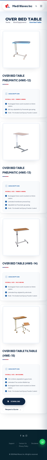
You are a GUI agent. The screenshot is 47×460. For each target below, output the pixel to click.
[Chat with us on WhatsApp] (42, 442)
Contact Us (23, 443)
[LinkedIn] (23, 436)
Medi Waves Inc (22, 6)
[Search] (36, 6)
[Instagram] (26, 436)
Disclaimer (34, 443)
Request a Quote (13, 409)
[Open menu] (41, 6)
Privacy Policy (23, 446)
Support (11, 443)
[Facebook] (21, 436)
